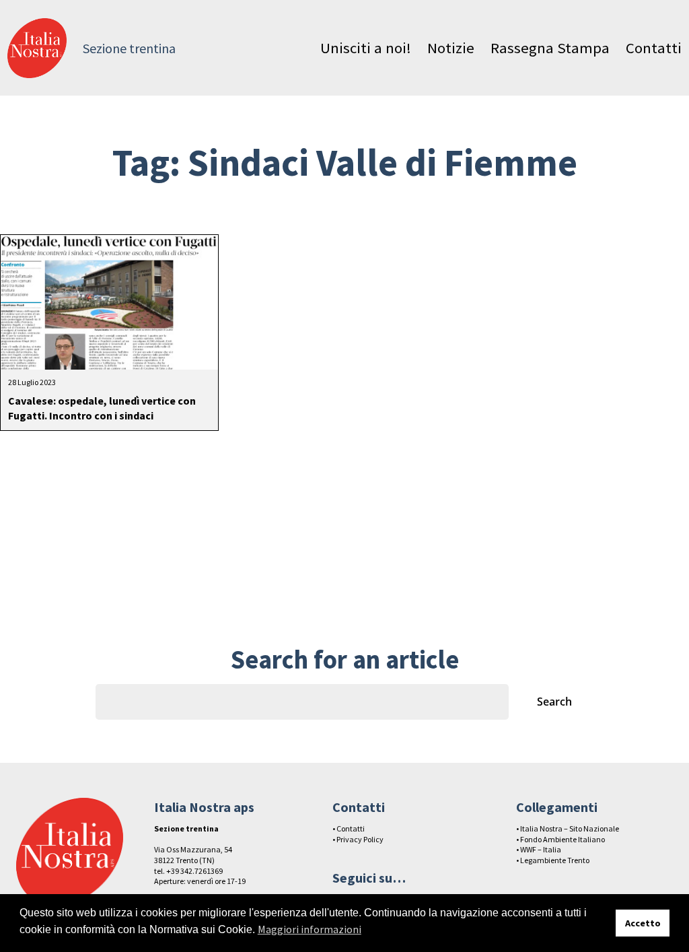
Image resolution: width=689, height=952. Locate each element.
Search (554, 701)
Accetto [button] (643, 923)
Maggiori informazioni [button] (309, 929)
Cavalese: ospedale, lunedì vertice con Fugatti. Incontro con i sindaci (102, 408)
